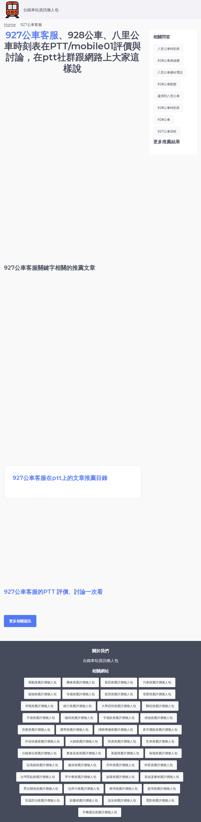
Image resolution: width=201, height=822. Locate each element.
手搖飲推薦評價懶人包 (119, 718)
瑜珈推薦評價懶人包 (163, 753)
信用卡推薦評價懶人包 (83, 789)
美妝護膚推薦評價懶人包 (161, 777)
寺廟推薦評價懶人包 (80, 694)
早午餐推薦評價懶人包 (80, 777)
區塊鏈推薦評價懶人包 (42, 765)
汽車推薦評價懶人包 (157, 682)
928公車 (164, 119)
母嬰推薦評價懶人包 (157, 694)
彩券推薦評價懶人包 (160, 741)
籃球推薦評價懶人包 (162, 789)
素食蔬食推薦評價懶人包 (83, 753)
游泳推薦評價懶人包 (122, 800)
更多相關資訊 (20, 621)
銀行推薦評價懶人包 (77, 706)
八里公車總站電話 (170, 72)
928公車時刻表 (169, 108)
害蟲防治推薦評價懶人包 (42, 800)
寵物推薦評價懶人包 (42, 694)
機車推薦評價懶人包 (80, 682)
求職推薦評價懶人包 (39, 706)
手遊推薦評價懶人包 (41, 718)
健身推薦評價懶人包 (82, 765)
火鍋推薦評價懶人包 (84, 741)
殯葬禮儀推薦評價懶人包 (115, 729)
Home (10, 24)
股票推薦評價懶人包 (119, 694)
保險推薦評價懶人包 (158, 718)
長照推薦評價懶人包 (119, 682)
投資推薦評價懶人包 (122, 741)
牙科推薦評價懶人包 (120, 765)
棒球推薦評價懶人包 (123, 789)
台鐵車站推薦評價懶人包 (39, 753)
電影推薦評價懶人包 (160, 800)
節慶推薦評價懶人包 (84, 800)
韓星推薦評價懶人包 (158, 765)
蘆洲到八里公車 (169, 96)
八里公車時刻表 (169, 49)
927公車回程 (167, 131)
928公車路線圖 (169, 60)
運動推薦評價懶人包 (42, 682)
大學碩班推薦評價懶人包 (119, 706)
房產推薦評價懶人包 (36, 729)
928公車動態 (167, 84)
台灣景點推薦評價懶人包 (37, 777)
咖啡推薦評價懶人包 (79, 718)
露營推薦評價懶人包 (74, 729)
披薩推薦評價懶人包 (120, 777)
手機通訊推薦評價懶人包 (99, 812)
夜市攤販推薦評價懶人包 (160, 729)
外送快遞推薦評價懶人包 (42, 741)
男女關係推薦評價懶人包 (41, 789)
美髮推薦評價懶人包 (125, 753)
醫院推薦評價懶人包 (160, 706)
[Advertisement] (72, 122)
